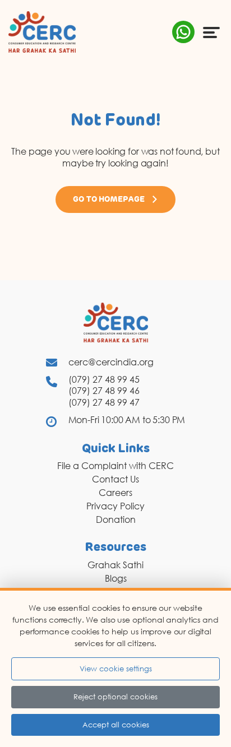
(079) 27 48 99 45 (104, 379)
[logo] (42, 31)
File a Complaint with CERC (115, 465)
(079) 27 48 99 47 (104, 402)
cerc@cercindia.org (111, 362)
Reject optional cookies (115, 696)
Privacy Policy (115, 506)
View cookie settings (116, 668)
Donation (116, 519)
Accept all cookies (115, 724)
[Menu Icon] (211, 32)
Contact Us (115, 479)
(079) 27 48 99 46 (104, 390)
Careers (115, 492)
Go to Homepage (109, 199)
